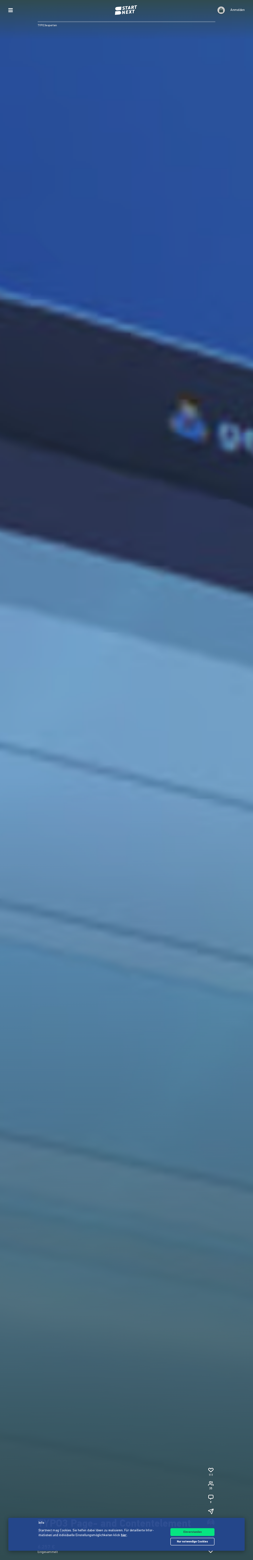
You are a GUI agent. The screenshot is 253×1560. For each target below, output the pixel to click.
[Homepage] (126, 10)
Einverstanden (192, 1532)
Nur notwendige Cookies (192, 1541)
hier (124, 1535)
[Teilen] (210, 1511)
